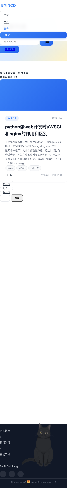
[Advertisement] (33, 245)
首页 (6, 15)
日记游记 (5, 442)
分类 (6, 28)
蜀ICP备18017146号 (18, 482)
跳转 (17, 198)
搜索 (47, 42)
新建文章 (10, 49)
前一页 (6, 184)
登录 (7, 34)
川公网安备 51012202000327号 (43, 482)
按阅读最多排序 (8, 76)
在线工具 (5, 454)
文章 (6, 22)
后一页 (6, 192)
